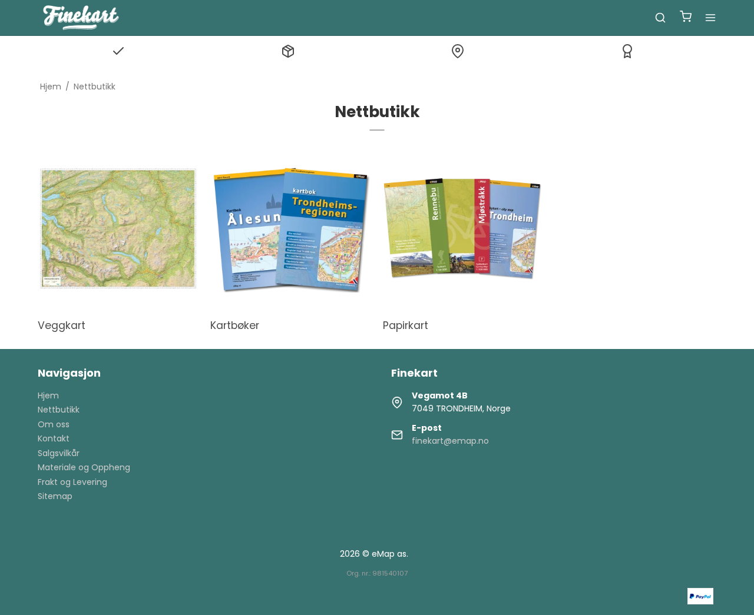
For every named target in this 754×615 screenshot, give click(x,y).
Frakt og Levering (72, 482)
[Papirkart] (463, 228)
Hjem (48, 395)
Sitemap (55, 496)
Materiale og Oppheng (84, 467)
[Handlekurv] (686, 18)
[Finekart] (81, 17)
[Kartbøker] (290, 228)
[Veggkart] (118, 228)
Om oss (54, 424)
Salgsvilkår (59, 453)
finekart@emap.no (450, 441)
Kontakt (54, 438)
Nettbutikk (59, 409)
